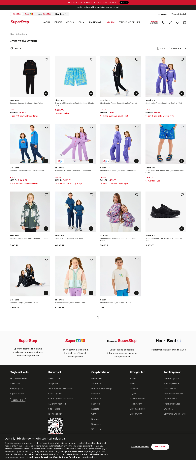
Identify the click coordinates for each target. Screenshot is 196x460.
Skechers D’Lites (171, 404)
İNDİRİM (110, 22)
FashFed (95, 404)
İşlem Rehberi (55, 414)
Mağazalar (162, 14)
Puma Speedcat (171, 383)
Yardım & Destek (179, 14)
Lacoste (95, 409)
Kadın (133, 378)
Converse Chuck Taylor (174, 414)
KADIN (46, 22)
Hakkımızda (54, 378)
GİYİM (81, 22)
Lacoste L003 (170, 398)
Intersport (96, 393)
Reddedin (78, 451)
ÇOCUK (70, 22)
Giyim (133, 393)
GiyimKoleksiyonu (19, 34)
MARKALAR (95, 22)
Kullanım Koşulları (57, 404)
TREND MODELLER (129, 22)
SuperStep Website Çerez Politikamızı (61, 457)
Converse (96, 398)
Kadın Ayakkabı (137, 398)
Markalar (134, 388)
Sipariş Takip (18, 400)
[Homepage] (21, 22)
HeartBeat (96, 378)
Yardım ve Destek (19, 378)
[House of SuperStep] (44, 14)
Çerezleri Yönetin (140, 447)
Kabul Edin (160, 447)
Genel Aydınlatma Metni (60, 398)
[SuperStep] (16, 14)
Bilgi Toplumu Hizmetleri (60, 388)
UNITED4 (96, 429)
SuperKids (96, 383)
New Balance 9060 (173, 393)
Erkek (133, 383)
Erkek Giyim (136, 414)
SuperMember (17, 393)
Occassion (96, 424)
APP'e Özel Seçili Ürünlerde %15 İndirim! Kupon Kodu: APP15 (98, 7)
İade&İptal (15, 383)
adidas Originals (171, 378)
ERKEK (58, 22)
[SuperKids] (29, 14)
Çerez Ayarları (55, 393)
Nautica (95, 419)
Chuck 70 (168, 409)
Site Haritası (54, 409)
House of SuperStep (101, 388)
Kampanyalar (16, 388)
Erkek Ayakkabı (137, 409)
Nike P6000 (169, 388)
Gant (93, 414)
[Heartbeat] (61, 14)
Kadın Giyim (136, 404)
